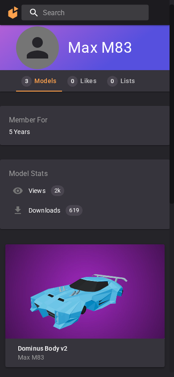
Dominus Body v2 (42, 348)
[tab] (39, 81)
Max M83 (31, 357)
